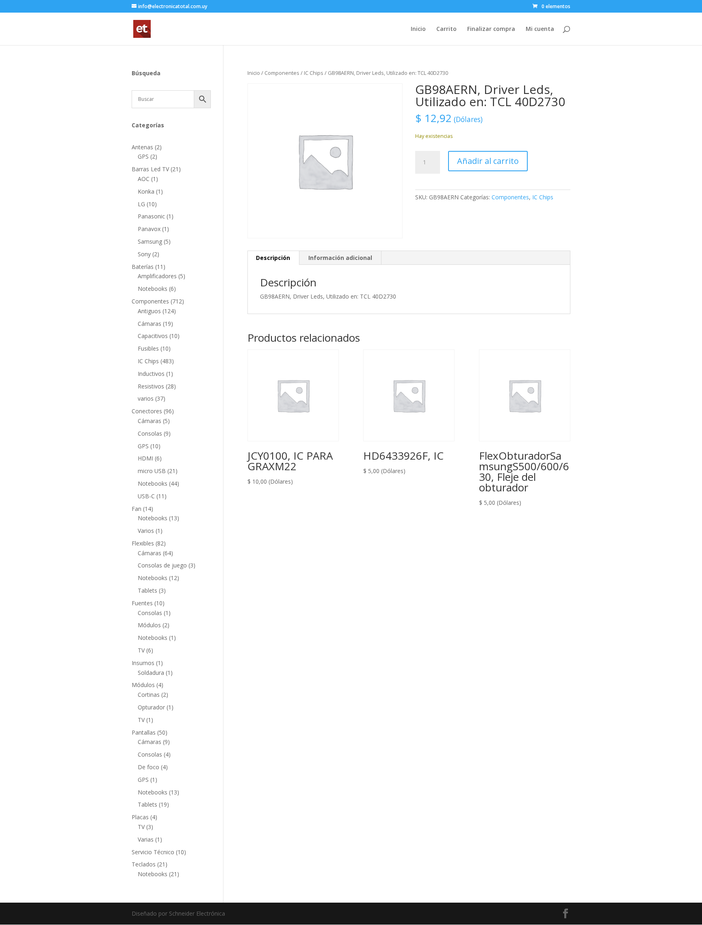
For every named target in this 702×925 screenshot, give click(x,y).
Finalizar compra (491, 29)
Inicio (418, 29)
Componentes (281, 72)
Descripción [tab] (273, 258)
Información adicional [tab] (340, 258)
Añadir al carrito (488, 160)
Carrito (446, 29)
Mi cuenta (540, 29)
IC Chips (313, 72)
